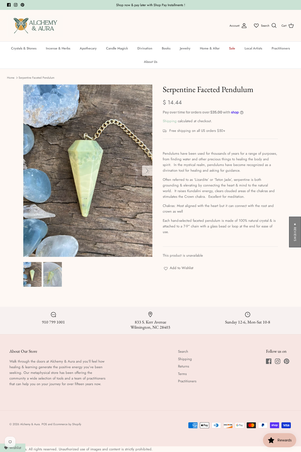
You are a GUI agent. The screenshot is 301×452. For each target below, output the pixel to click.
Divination (144, 48)
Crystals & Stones (23, 48)
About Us (150, 61)
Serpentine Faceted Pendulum (36, 78)
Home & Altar (210, 48)
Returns (183, 366)
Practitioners (281, 48)
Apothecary (88, 48)
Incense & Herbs (58, 48)
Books (166, 48)
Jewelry (185, 48)
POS (44, 424)
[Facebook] (9, 5)
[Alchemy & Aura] (35, 26)
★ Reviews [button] (295, 232)
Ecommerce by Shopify (67, 424)
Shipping (170, 121)
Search (183, 351)
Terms (182, 373)
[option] (87, 171)
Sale (232, 48)
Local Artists (253, 48)
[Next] (147, 170)
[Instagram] (15, 5)
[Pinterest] (22, 5)
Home (10, 78)
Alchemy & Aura (30, 424)
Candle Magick (117, 48)
